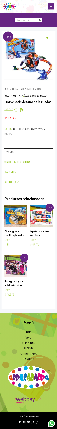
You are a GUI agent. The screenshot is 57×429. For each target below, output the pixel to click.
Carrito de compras (28, 353)
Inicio (7, 89)
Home (28, 332)
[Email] (28, 422)
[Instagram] (24, 422)
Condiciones (28, 359)
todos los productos (40, 95)
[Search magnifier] (40, 20)
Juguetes (27, 95)
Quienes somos (28, 343)
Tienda (28, 337)
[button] (47, 38)
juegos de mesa (17, 95)
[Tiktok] (37, 422)
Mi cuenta (28, 348)
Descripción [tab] (9, 152)
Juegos (14, 89)
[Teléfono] (32, 422)
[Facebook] (20, 422)
